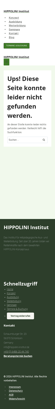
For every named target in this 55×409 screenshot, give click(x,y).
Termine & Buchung (16, 46)
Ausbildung (15, 21)
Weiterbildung (17, 25)
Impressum (15, 387)
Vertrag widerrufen (20, 316)
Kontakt (14, 33)
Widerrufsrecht (17, 398)
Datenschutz (16, 390)
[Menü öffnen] (6, 62)
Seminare (14, 29)
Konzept (14, 17)
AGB (11, 394)
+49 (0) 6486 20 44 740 (16, 351)
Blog (11, 37)
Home (10, 289)
